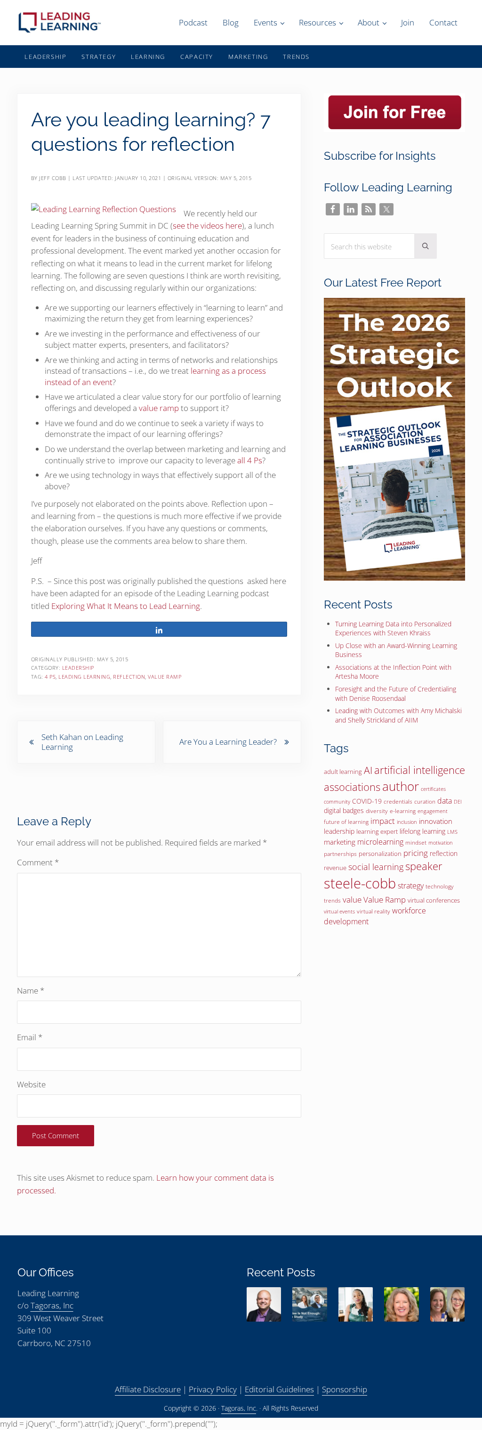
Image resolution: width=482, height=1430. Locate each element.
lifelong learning (422, 831)
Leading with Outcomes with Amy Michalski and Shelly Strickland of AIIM (398, 715)
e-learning (403, 811)
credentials (398, 801)
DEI (458, 801)
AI (368, 770)
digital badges (344, 810)
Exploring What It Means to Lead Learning (125, 605)
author (400, 786)
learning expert (377, 831)
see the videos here (207, 225)
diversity (377, 810)
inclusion (407, 822)
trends (332, 900)
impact (382, 820)
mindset (415, 842)
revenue (335, 867)
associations (352, 787)
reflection (129, 676)
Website (31, 1084)
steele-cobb (360, 883)
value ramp (159, 408)
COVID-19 (367, 801)
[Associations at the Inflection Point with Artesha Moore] (355, 1304)
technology (440, 886)
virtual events (339, 911)
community (337, 801)
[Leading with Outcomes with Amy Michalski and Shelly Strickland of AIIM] (447, 1304)
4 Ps (50, 676)
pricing (415, 852)
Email (29, 1037)
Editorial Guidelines (279, 1389)
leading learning (84, 676)
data (444, 801)
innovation (435, 821)
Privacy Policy (213, 1389)
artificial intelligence (419, 770)
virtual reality (373, 911)
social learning (375, 866)
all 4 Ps (249, 460)
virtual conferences (434, 900)
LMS (452, 831)
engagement (433, 810)
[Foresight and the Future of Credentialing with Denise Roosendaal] (401, 1304)
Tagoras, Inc (52, 1305)
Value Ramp (164, 676)
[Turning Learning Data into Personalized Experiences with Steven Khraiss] (264, 1304)
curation (424, 801)
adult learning (343, 771)
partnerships (340, 854)
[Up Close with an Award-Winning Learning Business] (309, 1304)
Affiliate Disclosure (148, 1389)
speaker (423, 866)
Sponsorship (344, 1389)
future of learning (346, 821)
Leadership (78, 667)
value (352, 899)
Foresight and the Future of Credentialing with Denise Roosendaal (395, 693)
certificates (433, 788)
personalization (380, 853)
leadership (339, 831)
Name (30, 990)
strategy (411, 885)
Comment (38, 862)
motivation (440, 842)
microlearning (380, 842)
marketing (339, 841)
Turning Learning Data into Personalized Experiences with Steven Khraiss (393, 628)
